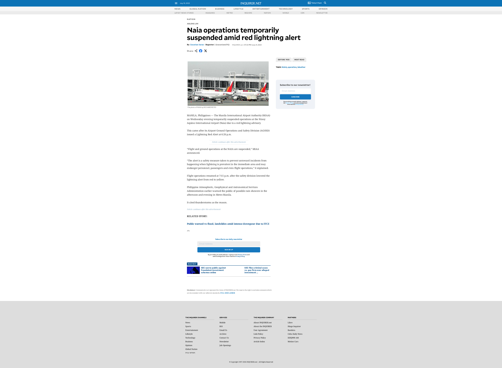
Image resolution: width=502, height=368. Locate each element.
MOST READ (299, 60)
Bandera (291, 330)
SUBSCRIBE (295, 97)
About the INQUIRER (263, 326)
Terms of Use (242, 255)
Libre (290, 322)
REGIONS (248, 13)
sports (306, 9)
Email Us (223, 330)
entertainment (261, 9)
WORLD (286, 13)
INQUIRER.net (237, 45)
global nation (198, 9)
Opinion (188, 345)
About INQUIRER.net (263, 322)
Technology (190, 337)
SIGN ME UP (229, 249)
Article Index (259, 341)
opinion (323, 9)
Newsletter (224, 341)
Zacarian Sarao (197, 44)
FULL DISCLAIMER (227, 293)
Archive (222, 334)
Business (189, 341)
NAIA (284, 67)
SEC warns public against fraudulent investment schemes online (213, 270)
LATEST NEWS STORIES (184, 13)
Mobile (222, 322)
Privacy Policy (240, 256)
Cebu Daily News (295, 334)
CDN (302, 13)
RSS (221, 326)
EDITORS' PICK (284, 60)
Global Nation (191, 349)
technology (286, 9)
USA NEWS (190, 353)
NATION (267, 13)
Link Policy (258, 334)
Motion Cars (293, 341)
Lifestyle (189, 334)
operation (292, 67)
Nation (191, 19)
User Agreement (261, 330)
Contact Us (224, 337)
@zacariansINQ (222, 44)
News (177, 9)
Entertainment (191, 330)
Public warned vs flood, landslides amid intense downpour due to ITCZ (228, 223)
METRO (230, 13)
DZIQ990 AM (293, 337)
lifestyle (238, 9)
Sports (188, 326)
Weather (301, 67)
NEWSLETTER (321, 13)
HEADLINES (210, 13)
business (219, 9)
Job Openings (225, 345)
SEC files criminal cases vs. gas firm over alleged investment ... (256, 270)
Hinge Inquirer (294, 326)
